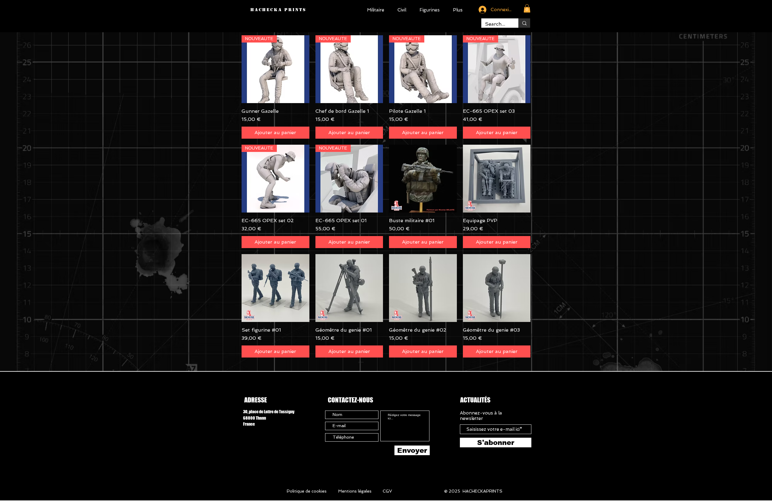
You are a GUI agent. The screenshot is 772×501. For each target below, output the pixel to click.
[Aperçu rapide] (423, 179)
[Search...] (524, 23)
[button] (527, 8)
